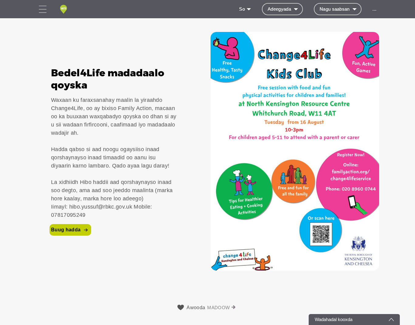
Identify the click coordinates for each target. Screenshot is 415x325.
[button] (207, 151)
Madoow (218, 307)
